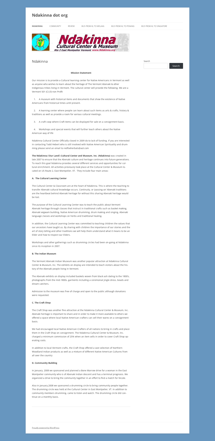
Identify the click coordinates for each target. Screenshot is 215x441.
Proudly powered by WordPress (45, 427)
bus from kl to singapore (154, 26)
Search (147, 61)
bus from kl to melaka (93, 26)
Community (55, 26)
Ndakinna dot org (50, 15)
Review (71, 26)
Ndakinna (37, 26)
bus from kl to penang (122, 26)
